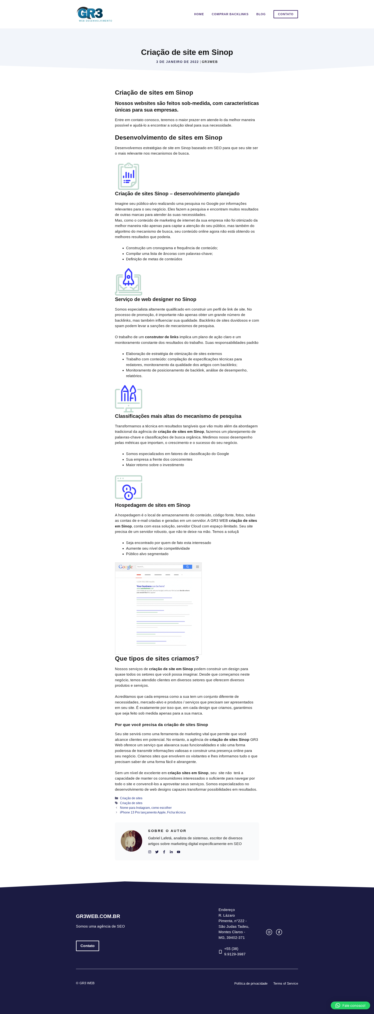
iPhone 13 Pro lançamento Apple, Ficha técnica (153, 812)
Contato (286, 14)
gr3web (210, 61)
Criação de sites (131, 798)
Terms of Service (285, 983)
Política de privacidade (250, 983)
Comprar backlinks (230, 14)
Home (199, 14)
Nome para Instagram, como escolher (146, 807)
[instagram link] (269, 932)
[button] (350, 1005)
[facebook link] (279, 932)
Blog (261, 14)
